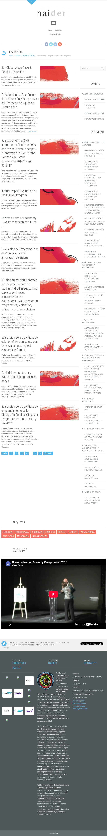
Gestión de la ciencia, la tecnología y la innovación (94, 153)
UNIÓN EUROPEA (39, 536)
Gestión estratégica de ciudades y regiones (94, 232)
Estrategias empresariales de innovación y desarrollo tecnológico (92, 180)
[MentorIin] (29, 690)
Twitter (51, 44)
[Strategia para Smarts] (18, 693)
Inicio (11, 56)
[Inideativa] (7, 678)
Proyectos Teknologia (89, 106)
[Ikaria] (29, 681)
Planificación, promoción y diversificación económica (91, 166)
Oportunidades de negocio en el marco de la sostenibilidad (94, 221)
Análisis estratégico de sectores (94, 288)
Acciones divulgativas (90, 485)
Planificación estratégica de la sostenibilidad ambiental (92, 195)
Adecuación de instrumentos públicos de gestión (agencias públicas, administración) (94, 333)
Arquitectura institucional (89, 321)
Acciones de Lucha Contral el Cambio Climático (93, 437)
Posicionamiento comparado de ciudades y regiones (94, 243)
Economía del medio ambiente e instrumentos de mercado (93, 299)
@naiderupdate (79, 701)
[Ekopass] (18, 678)
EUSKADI (73, 532)
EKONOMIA (37, 532)
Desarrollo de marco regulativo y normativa (93, 347)
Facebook (46, 44)
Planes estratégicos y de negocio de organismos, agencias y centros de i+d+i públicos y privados (94, 373)
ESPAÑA (61, 532)
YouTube (60, 44)
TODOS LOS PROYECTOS (24, 56)
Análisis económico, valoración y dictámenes (91, 265)
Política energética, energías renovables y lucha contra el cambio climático (94, 209)
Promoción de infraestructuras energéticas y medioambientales (93, 389)
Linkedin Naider (79, 706)
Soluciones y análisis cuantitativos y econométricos (94, 311)
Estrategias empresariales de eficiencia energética (94, 254)
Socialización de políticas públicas (93, 468)
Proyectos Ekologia (94, 113)
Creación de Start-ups (93, 408)
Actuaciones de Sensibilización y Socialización (92, 500)
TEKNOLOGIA (23, 536)
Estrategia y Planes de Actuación (93, 143)
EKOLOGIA (7, 532)
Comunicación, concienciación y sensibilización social (92, 448)
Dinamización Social (91, 492)
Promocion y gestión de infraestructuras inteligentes (93, 358)
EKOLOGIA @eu (22, 532)
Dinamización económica (88, 400)
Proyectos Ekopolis (94, 119)
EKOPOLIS (50, 532)
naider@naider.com (55, 30)
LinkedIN (55, 44)
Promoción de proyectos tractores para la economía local (93, 419)
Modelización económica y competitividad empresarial (91, 277)
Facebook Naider (79, 703)
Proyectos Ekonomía (94, 100)
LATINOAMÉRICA (87, 532)
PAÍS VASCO (8, 536)
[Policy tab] (7, 693)
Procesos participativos (91, 477)
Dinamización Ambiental (93, 429)
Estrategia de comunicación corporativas (91, 459)
